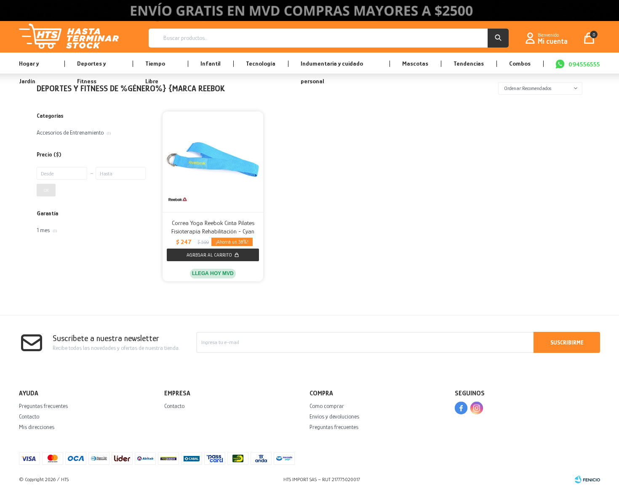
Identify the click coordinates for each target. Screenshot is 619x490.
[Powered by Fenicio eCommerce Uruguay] (587, 479)
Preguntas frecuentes (43, 406)
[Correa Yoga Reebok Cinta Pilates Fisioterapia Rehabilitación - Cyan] (213, 161)
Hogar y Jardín (29, 67)
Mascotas (415, 63)
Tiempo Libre (155, 67)
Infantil (210, 63)
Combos (520, 63)
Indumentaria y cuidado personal (332, 67)
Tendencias (469, 63)
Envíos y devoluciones (334, 416)
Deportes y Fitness (91, 67)
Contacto (29, 416)
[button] (498, 38)
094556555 (584, 64)
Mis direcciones (36, 427)
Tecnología (260, 63)
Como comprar (327, 406)
